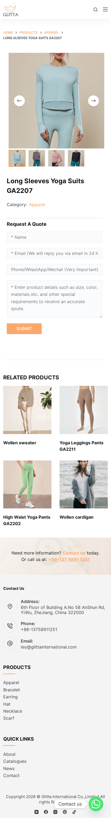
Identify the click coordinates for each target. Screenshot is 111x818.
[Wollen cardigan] (84, 484)
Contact (11, 775)
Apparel (37, 204)
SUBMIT (24, 328)
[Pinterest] (65, 812)
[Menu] (105, 9)
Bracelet (11, 689)
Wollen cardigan (76, 517)
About (9, 754)
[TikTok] (74, 812)
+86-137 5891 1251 (69, 559)
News (9, 768)
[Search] (95, 10)
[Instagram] (55, 812)
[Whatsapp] (96, 804)
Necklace (12, 711)
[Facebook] (46, 812)
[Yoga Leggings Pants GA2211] (84, 410)
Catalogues (14, 761)
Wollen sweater (19, 442)
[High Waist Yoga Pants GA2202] (27, 484)
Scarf (8, 718)
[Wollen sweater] (27, 410)
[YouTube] (36, 812)
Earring (10, 696)
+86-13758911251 (39, 629)
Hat (7, 704)
